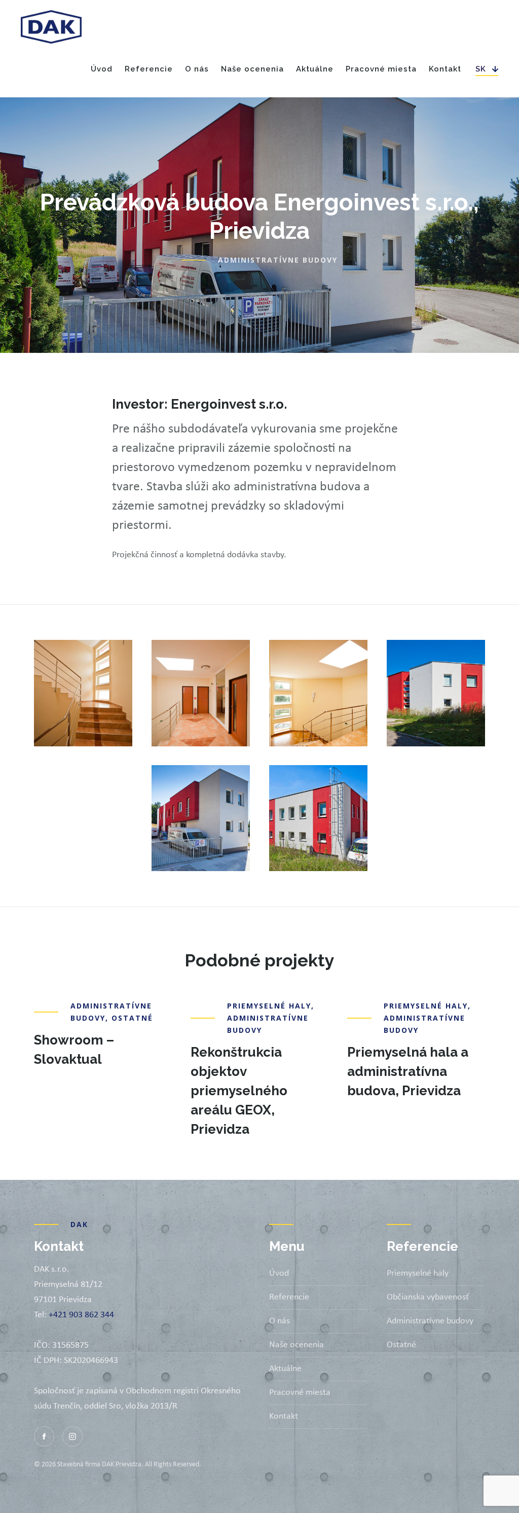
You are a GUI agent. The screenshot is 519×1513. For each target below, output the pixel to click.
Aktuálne (314, 69)
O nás (197, 69)
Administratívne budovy (278, 260)
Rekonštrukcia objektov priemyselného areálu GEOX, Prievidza (239, 1090)
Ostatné (132, 1018)
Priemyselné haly (269, 1006)
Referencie (289, 1297)
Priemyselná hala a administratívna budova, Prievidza (407, 1071)
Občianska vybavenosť (428, 1297)
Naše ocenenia (252, 69)
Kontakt (445, 69)
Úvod (102, 69)
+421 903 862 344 (81, 1315)
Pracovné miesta (381, 69)
